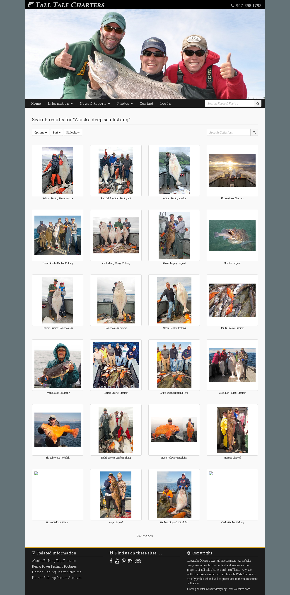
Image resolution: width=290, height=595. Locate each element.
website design (214, 589)
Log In (165, 103)
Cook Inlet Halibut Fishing (232, 392)
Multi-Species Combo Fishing (116, 457)
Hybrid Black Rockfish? (58, 392)
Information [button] (59, 103)
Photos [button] (123, 103)
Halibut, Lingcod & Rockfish (174, 522)
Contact (146, 103)
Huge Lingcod (116, 522)
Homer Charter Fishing (116, 392)
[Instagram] (130, 561)
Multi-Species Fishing (232, 328)
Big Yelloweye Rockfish (58, 457)
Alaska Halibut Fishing (174, 328)
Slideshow (73, 132)
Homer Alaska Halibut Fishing (58, 263)
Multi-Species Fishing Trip (174, 392)
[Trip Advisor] (138, 561)
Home (36, 103)
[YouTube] (117, 561)
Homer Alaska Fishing (116, 328)
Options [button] (39, 132)
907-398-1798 (247, 5)
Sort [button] (56, 132)
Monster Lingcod (232, 263)
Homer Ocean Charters (232, 198)
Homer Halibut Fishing (57, 522)
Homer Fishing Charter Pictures (57, 572)
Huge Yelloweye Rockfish (174, 457)
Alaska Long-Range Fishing (116, 263)
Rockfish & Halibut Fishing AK (116, 198)
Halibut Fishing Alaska (174, 198)
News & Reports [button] (93, 103)
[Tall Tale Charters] (65, 4)
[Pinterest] (124, 561)
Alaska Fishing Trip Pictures (54, 561)
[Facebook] (111, 561)
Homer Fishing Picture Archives (57, 578)
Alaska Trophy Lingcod (174, 263)
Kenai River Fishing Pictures (54, 566)
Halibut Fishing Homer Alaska (58, 198)
